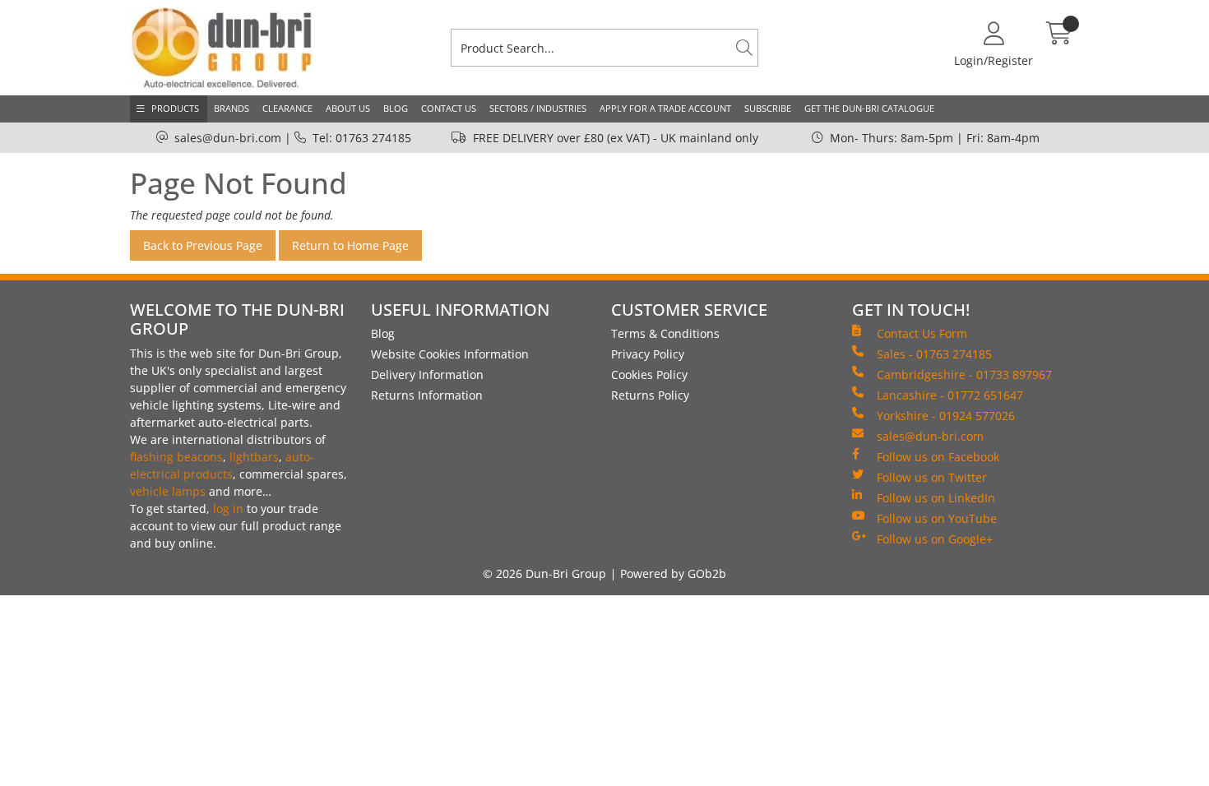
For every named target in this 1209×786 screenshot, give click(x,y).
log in (228, 508)
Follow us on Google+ (935, 539)
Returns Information (427, 395)
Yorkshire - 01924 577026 (946, 415)
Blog (395, 108)
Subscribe (767, 108)
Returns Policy (650, 395)
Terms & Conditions (665, 333)
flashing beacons (176, 457)
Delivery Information (427, 374)
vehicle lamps (168, 491)
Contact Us (448, 108)
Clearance (287, 108)
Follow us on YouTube (937, 518)
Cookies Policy (649, 374)
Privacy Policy (647, 354)
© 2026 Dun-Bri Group (544, 573)
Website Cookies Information (450, 354)
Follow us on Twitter (932, 477)
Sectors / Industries (537, 108)
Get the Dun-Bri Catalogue (869, 108)
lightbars (254, 457)
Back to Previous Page (202, 245)
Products (175, 108)
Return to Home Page (350, 245)
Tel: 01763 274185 (362, 138)
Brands (231, 108)
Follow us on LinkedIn (936, 498)
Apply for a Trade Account (665, 108)
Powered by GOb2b (673, 573)
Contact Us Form (922, 333)
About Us (348, 108)
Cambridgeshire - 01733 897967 (964, 374)
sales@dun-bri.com (227, 138)
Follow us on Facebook (938, 457)
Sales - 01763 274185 (934, 354)
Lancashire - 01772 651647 (950, 395)
